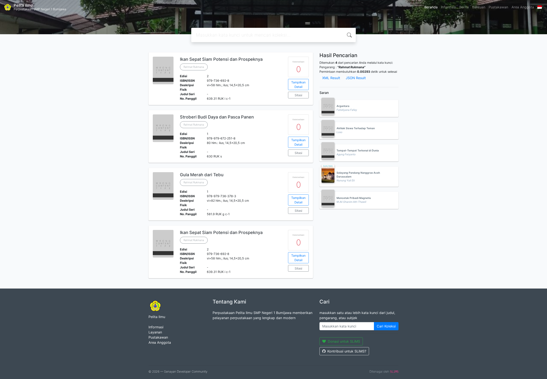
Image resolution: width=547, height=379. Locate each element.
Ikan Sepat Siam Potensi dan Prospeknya (221, 59)
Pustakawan (498, 7)
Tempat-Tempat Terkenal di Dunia (358, 150)
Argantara (343, 106)
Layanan (155, 332)
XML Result (331, 78)
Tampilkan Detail (298, 84)
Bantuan (478, 7)
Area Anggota (523, 7)
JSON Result (356, 78)
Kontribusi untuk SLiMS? (346, 351)
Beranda (431, 7)
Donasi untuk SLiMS (344, 341)
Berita (464, 7)
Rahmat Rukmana (194, 66)
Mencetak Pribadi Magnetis (354, 198)
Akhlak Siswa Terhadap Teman (356, 128)
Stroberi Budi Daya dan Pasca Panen (217, 117)
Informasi (448, 7)
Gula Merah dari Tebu (202, 174)
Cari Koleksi (386, 326)
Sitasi (298, 95)
